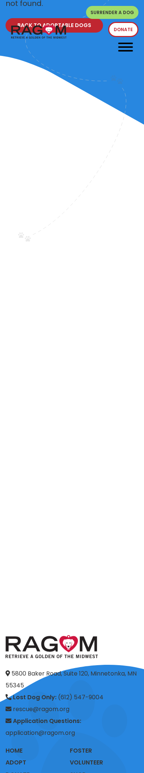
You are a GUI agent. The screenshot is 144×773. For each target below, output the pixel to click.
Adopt (16, 762)
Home (14, 750)
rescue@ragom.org (40, 709)
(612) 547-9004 (58, 697)
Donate (123, 29)
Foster (81, 750)
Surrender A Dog (112, 12)
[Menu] (125, 47)
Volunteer (86, 762)
